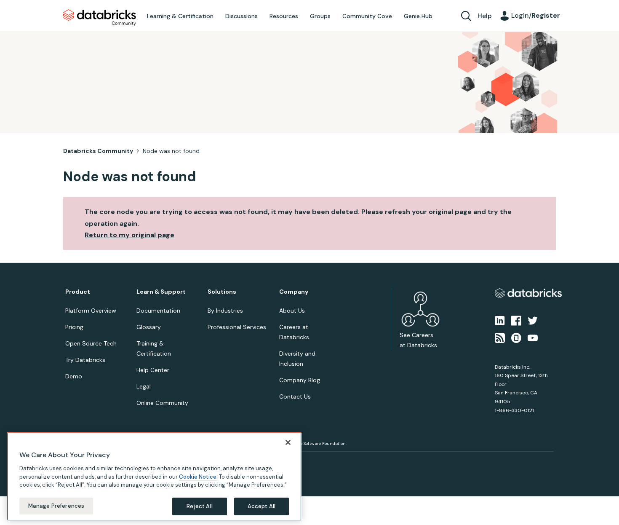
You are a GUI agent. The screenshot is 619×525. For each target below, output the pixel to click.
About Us (292, 310)
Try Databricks (85, 360)
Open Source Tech (91, 343)
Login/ (535, 15)
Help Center (152, 370)
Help (485, 15)
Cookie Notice (197, 476)
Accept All (261, 505)
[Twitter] (533, 320)
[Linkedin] (500, 320)
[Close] (288, 442)
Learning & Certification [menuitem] (180, 16)
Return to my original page (129, 234)
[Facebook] (516, 320)
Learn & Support (161, 291)
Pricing (74, 327)
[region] (154, 476)
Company (293, 291)
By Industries (225, 310)
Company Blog (299, 380)
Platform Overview (90, 310)
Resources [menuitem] (283, 16)
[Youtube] (533, 337)
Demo (73, 376)
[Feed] (500, 337)
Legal (143, 386)
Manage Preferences (56, 505)
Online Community (162, 403)
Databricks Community (99, 17)
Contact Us (295, 396)
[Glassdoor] (516, 337)
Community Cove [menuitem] (367, 16)
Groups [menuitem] (320, 16)
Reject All (199, 505)
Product (77, 291)
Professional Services (237, 327)
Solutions (222, 291)
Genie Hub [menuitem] (418, 16)
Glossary (148, 327)
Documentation (158, 310)
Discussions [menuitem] (241, 16)
